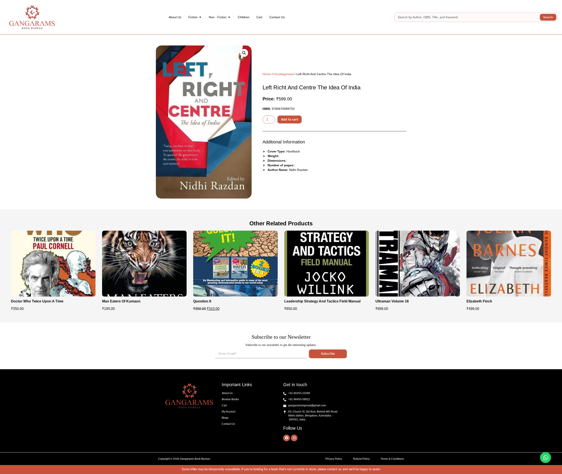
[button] (244, 53)
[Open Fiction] (200, 17)
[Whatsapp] (545, 457)
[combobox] (468, 17)
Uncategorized (284, 74)
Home (267, 74)
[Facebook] (286, 438)
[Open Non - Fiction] (229, 17)
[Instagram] (294, 438)
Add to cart (289, 119)
